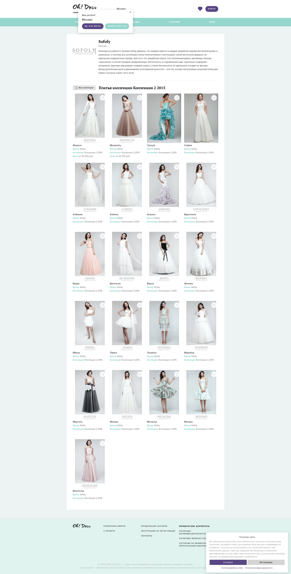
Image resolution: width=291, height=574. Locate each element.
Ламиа (113, 352)
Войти (212, 9)
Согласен (228, 562)
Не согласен (266, 562)
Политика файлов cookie (232, 568)
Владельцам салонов (154, 526)
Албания (77, 214)
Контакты (146, 536)
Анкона (151, 214)
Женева (188, 283)
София (188, 145)
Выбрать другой (117, 26)
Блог (212, 22)
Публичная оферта (114, 526)
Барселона (190, 214)
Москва (121, 8)
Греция (151, 145)
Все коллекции (86, 87)
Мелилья (152, 421)
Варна (150, 283)
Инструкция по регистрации (158, 531)
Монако (188, 421)
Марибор (189, 352)
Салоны (174, 22)
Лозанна (151, 352)
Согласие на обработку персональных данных (193, 544)
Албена (114, 214)
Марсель (77, 421)
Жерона (77, 145)
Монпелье (78, 490)
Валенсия (115, 283)
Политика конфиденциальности (259, 568)
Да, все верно (93, 26)
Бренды (135, 22)
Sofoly (83, 149)
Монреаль (115, 145)
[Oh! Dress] (82, 526)
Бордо (76, 283)
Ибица (76, 352)
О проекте (109, 531)
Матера (114, 421)
